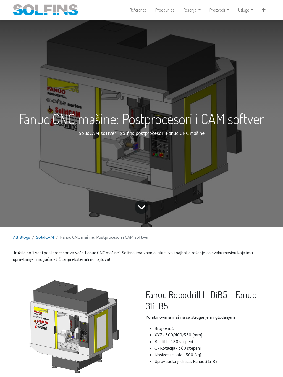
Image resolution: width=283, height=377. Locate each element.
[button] (264, 9)
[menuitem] (138, 9)
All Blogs (21, 237)
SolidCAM (45, 237)
